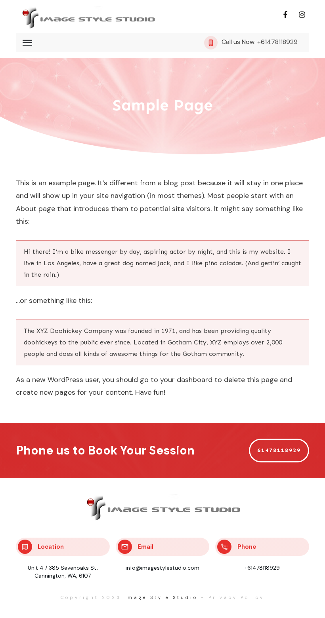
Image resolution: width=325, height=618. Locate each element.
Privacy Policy (236, 597)
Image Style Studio (161, 597)
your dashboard (186, 379)
